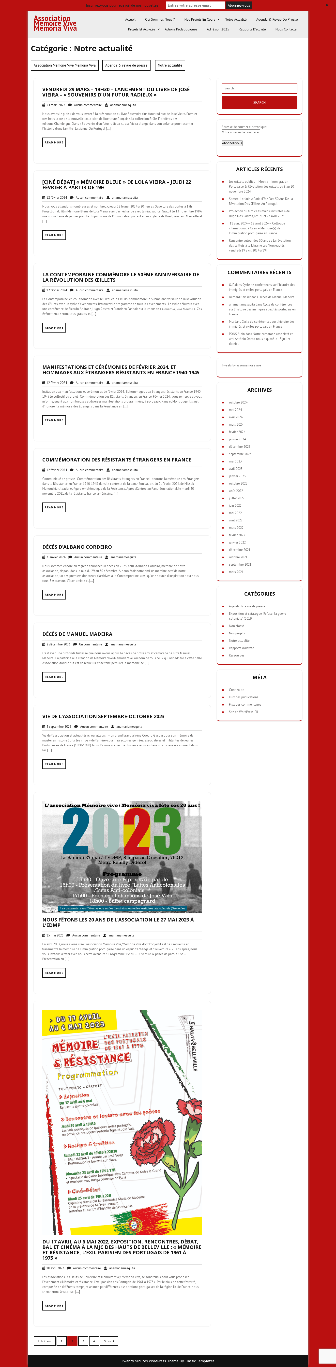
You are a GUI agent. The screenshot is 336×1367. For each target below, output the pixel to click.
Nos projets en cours (199, 19)
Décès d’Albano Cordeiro (77, 547)
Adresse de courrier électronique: (244, 127)
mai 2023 (235, 461)
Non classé (236, 626)
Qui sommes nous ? (160, 19)
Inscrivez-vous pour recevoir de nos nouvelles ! (123, 5)
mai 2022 (235, 513)
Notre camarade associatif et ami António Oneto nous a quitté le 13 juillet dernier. (261, 339)
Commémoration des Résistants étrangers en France (116, 459)
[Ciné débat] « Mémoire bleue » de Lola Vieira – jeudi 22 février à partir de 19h (116, 185)
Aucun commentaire (87, 105)
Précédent (45, 1341)
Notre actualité (236, 19)
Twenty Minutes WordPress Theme (150, 1360)
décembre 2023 (239, 447)
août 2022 (236, 491)
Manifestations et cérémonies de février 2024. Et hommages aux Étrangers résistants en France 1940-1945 (120, 370)
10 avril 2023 (54, 1268)
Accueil (130, 19)
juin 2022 (235, 505)
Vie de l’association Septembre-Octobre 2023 (103, 716)
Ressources (236, 655)
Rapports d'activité (241, 648)
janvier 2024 (237, 439)
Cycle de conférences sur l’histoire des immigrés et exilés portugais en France (262, 309)
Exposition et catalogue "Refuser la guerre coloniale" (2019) (258, 616)
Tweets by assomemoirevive (241, 365)
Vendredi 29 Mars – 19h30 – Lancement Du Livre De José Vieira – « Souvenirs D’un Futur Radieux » (116, 92)
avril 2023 (236, 469)
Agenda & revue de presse (277, 19)
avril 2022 (236, 520)
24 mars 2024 (55, 105)
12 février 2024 (56, 197)
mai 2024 (235, 410)
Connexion (236, 690)
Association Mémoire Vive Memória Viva (55, 23)
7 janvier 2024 (55, 557)
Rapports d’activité (252, 29)
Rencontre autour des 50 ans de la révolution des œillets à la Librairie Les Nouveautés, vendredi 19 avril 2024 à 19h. (260, 245)
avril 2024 (236, 417)
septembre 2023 (240, 454)
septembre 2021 (240, 564)
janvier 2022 (237, 542)
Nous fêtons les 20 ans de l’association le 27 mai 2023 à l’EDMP (118, 922)
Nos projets (237, 633)
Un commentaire (89, 644)
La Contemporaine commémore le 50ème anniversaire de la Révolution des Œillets (120, 277)
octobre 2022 (238, 483)
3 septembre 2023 (58, 727)
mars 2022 (236, 528)
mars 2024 (236, 424)
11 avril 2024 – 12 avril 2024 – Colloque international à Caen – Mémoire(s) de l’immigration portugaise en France (257, 228)
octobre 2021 (238, 557)
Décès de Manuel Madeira (77, 634)
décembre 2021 (239, 550)
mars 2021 (236, 572)
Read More (54, 142)
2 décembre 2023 (57, 644)
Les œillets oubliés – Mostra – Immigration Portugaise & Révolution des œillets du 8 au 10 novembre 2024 (261, 187)
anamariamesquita (122, 105)
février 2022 (237, 535)
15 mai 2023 (54, 935)
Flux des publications (243, 697)
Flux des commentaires (245, 704)
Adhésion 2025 (218, 29)
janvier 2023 (237, 476)
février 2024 (237, 432)
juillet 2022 (236, 498)
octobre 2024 (238, 402)
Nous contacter (286, 29)
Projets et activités (141, 29)
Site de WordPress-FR (243, 712)
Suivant (109, 1341)
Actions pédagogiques (181, 29)
